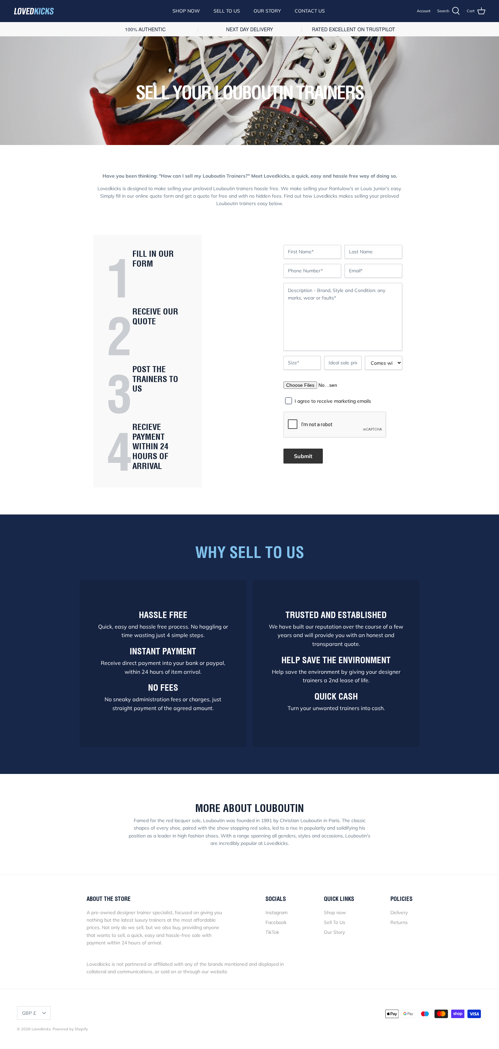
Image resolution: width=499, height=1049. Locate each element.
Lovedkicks (41, 1029)
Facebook (276, 922)
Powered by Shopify (70, 1029)
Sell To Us (227, 11)
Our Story (267, 11)
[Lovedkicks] (34, 11)
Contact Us (310, 11)
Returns (399, 922)
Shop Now (186, 11)
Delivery (399, 912)
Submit (303, 456)
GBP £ (29, 1013)
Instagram (276, 912)
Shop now (335, 912)
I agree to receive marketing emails (333, 401)
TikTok (272, 932)
